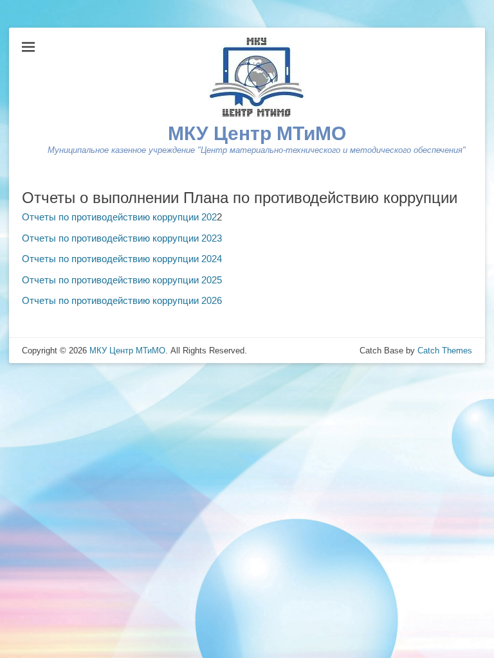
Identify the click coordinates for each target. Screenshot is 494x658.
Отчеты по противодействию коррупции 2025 (122, 279)
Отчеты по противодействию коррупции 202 (119, 216)
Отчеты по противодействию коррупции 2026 (122, 300)
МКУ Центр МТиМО (257, 133)
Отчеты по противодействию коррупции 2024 (122, 258)
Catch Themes (444, 350)
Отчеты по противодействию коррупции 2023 (122, 238)
